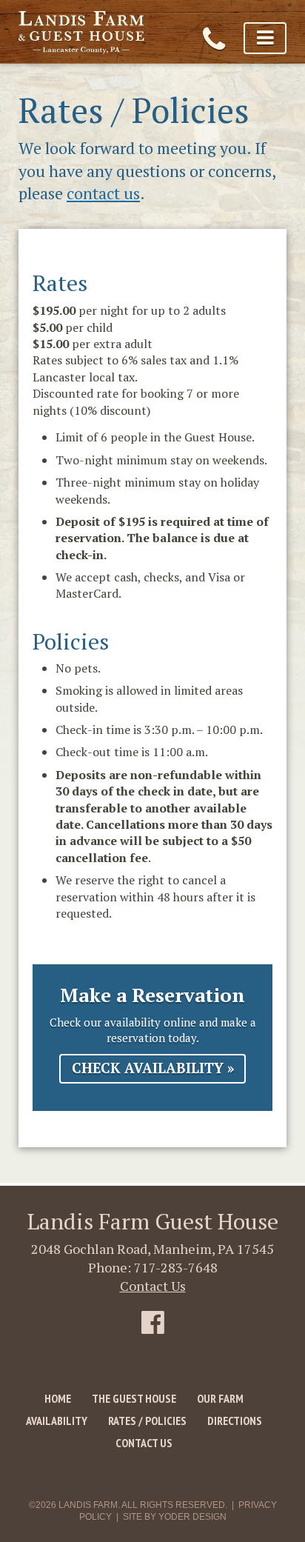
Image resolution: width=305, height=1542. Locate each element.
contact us (103, 193)
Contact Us (153, 1286)
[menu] (265, 38)
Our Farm (220, 1398)
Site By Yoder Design (175, 1517)
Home (57, 1398)
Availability (56, 1420)
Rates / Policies (147, 1420)
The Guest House (134, 1398)
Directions (234, 1420)
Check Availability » (153, 1068)
